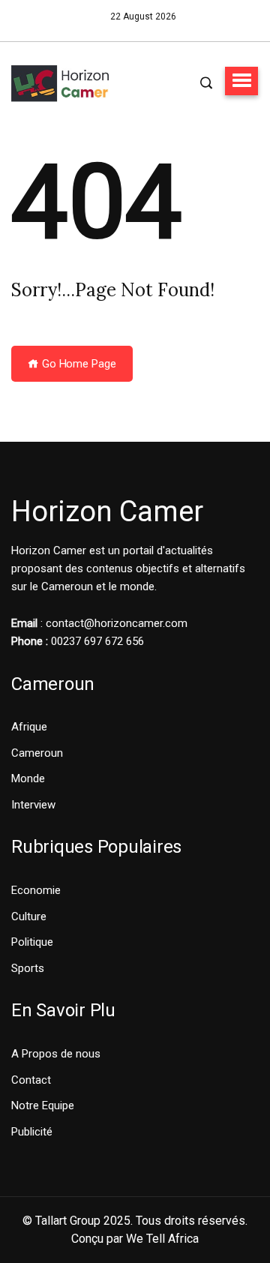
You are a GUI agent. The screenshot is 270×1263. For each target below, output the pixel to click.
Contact (31, 1080)
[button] (241, 81)
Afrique (29, 727)
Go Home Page (77, 363)
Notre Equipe (42, 1105)
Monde (28, 778)
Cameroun (37, 753)
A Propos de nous (55, 1053)
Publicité (31, 1131)
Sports (27, 968)
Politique (32, 942)
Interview (33, 805)
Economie (36, 890)
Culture (28, 916)
